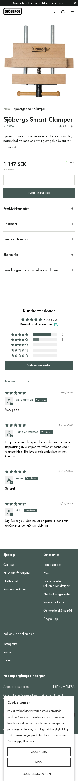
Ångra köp (50, 618)
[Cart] (63, 11)
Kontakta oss (52, 564)
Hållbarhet (10, 581)
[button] (20, 334)
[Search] (53, 11)
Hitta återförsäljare (16, 572)
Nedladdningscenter (57, 594)
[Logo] (12, 11)
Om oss (8, 564)
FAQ (46, 572)
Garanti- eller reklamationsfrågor (56, 583)
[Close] (74, 3)
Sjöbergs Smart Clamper (29, 109)
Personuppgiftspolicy (20, 741)
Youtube (8, 652)
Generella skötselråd (57, 610)
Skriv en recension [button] (39, 365)
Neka (39, 762)
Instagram (10, 643)
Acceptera (39, 752)
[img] (15, 393)
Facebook (10, 660)
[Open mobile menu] (72, 11)
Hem (6, 109)
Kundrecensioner (14, 589)
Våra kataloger (53, 602)
